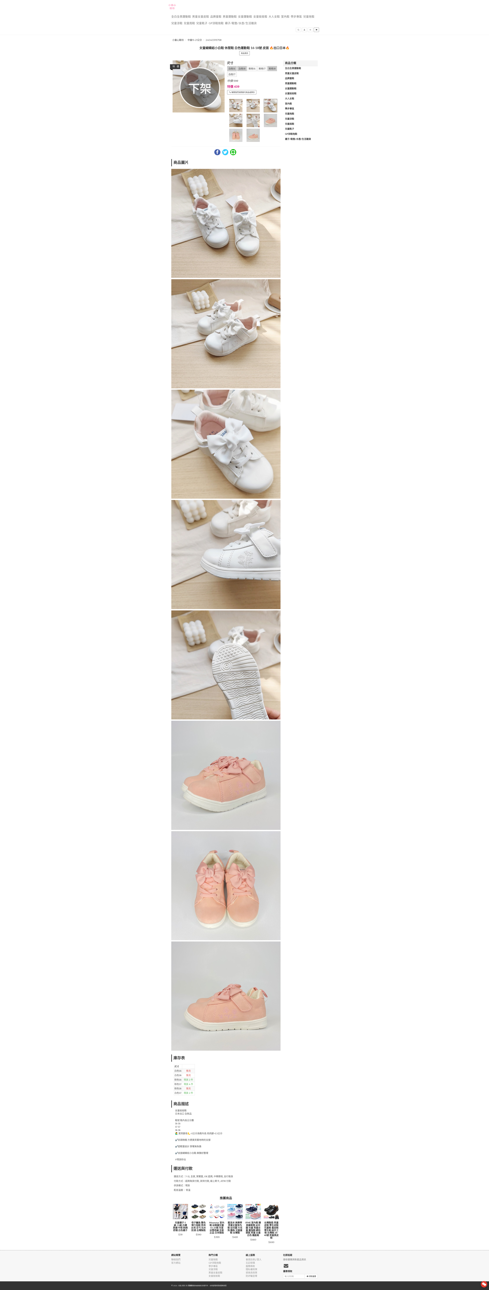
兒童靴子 (201, 23)
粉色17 (262, 68)
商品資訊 (244, 53)
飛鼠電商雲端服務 (217, 1286)
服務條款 (250, 1266)
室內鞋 (285, 16)
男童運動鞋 (230, 16)
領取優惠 (312, 1276)
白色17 (232, 74)
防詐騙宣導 (251, 1275)
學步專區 (296, 16)
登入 (259, 1259)
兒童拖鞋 (308, 16)
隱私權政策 (251, 1269)
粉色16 (252, 68)
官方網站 (175, 1262)
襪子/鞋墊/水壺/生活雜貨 (241, 23)
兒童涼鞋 (176, 23)
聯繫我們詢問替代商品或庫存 (243, 92)
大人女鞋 (274, 16)
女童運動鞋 (245, 16)
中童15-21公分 (195, 40)
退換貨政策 (251, 1272)
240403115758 (213, 40)
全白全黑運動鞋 (181, 16)
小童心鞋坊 (178, 40)
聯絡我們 (175, 1259)
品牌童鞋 (215, 16)
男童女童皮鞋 (200, 16)
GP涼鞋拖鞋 (216, 23)
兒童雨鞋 (189, 23)
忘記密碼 (250, 1262)
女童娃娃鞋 (260, 16)
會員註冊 (250, 1259)
